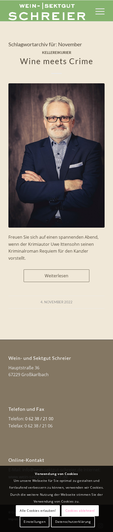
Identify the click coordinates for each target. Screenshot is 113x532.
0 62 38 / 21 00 (39, 419)
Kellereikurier (56, 52)
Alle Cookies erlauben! (38, 510)
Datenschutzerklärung (73, 521)
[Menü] (97, 10)
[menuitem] (97, 10)
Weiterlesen (56, 276)
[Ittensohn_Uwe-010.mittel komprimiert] (56, 155)
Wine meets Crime (56, 61)
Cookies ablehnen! (80, 510)
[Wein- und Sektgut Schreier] (46, 10)
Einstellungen (34, 521)
